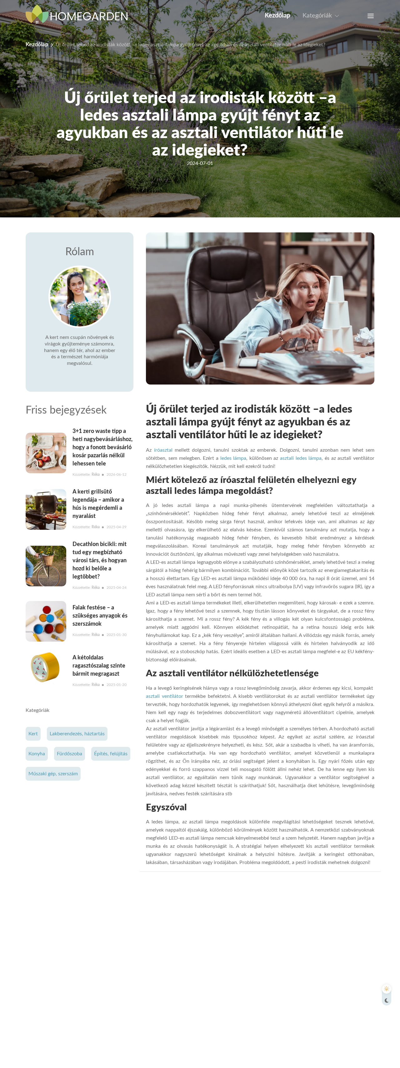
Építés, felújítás (111, 754)
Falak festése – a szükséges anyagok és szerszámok (100, 616)
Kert (33, 734)
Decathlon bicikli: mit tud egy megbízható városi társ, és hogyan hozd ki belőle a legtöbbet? (99, 561)
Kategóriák (317, 15)
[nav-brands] (80, 15)
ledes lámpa (233, 458)
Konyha (36, 754)
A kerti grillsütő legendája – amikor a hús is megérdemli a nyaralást (98, 504)
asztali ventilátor (164, 696)
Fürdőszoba (69, 754)
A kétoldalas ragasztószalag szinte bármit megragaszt (98, 666)
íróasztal (163, 450)
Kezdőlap (277, 15)
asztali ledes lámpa (301, 458)
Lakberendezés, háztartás (77, 734)
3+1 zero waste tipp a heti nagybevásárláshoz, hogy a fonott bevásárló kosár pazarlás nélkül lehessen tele (102, 448)
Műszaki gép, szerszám (53, 774)
